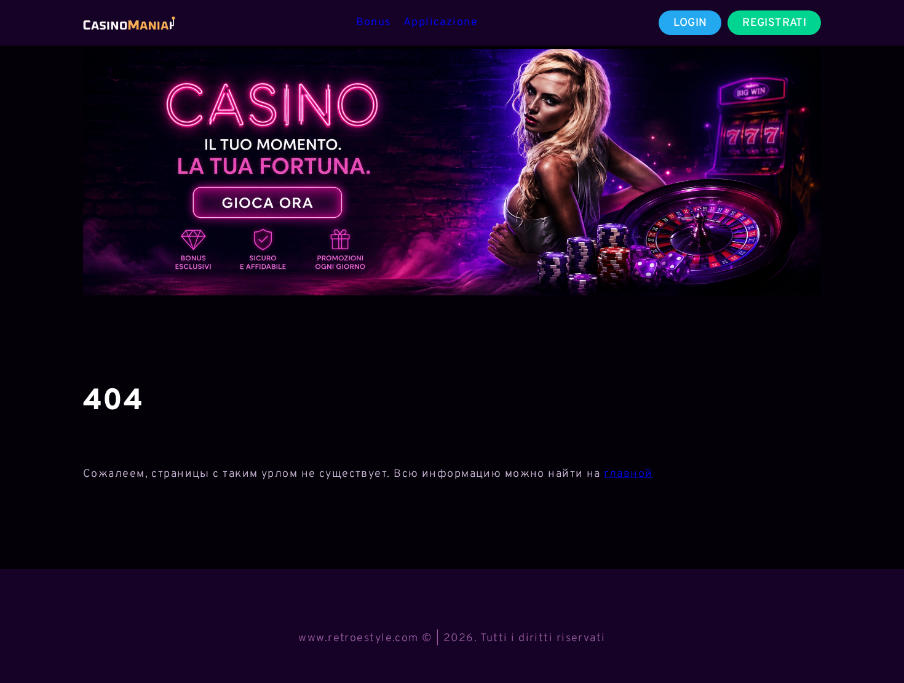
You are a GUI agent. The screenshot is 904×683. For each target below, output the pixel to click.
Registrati (774, 23)
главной (628, 474)
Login (690, 23)
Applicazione (440, 22)
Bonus (373, 22)
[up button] (873, 641)
